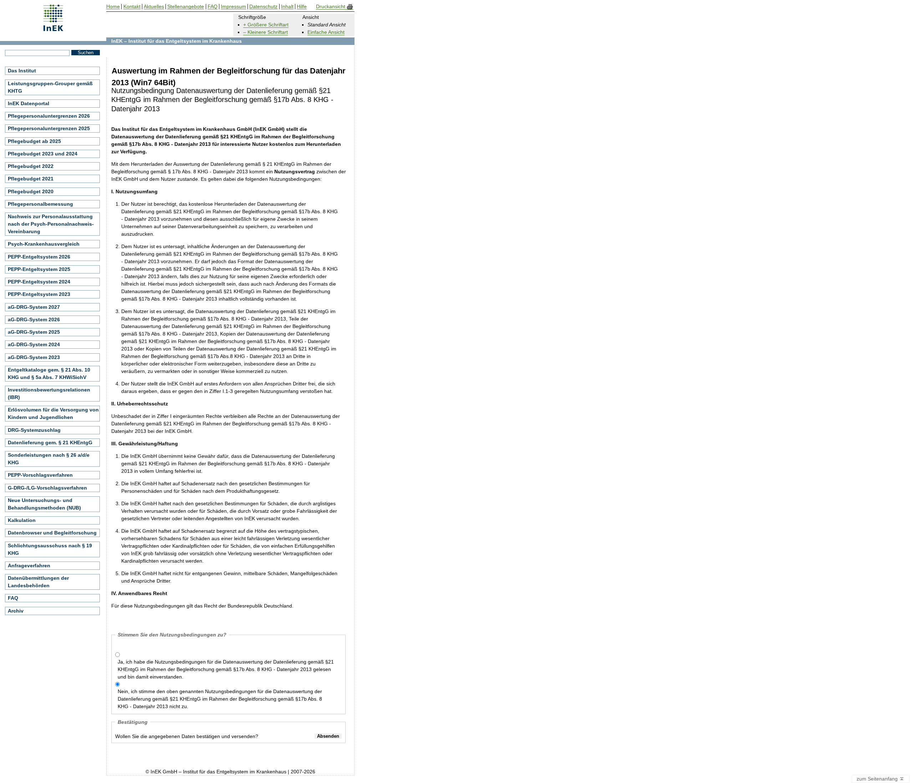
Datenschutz (263, 6)
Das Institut (22, 70)
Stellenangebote (185, 6)
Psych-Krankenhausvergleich (44, 244)
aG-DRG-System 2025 (34, 332)
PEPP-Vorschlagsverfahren (40, 475)
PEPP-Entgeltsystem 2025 (39, 269)
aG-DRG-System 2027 (34, 307)
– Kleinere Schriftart (265, 32)
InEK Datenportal (28, 103)
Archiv (16, 611)
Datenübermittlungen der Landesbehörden (38, 581)
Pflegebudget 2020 (30, 191)
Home (113, 6)
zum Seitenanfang (878, 779)
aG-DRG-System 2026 (34, 319)
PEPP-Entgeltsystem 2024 (39, 282)
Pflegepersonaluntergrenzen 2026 (49, 116)
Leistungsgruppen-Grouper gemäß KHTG (50, 87)
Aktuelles (154, 6)
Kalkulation (22, 520)
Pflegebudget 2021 (30, 178)
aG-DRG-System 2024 (34, 344)
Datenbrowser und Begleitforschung (52, 533)
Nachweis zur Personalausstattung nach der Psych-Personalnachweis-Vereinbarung (51, 224)
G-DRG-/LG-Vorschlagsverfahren (47, 488)
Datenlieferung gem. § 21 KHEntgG (50, 442)
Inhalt (287, 6)
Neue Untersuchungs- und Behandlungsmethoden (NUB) (44, 504)
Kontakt (132, 6)
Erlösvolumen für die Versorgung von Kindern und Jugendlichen (53, 413)
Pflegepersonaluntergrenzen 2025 (49, 128)
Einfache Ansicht (326, 32)
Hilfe (302, 6)
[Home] (53, 28)
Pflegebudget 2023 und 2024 (42, 154)
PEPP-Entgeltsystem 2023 (39, 294)
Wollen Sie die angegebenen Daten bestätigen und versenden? (186, 736)
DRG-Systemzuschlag (34, 430)
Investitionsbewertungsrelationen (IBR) (49, 393)
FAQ (13, 598)
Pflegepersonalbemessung (40, 204)
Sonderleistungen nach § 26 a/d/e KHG (49, 458)
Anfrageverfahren (29, 565)
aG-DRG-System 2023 (34, 357)
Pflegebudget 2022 (30, 166)
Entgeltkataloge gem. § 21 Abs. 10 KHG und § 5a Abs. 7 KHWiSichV (49, 373)
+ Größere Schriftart (266, 24)
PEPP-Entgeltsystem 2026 (39, 257)
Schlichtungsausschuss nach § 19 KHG (50, 549)
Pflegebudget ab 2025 (34, 141)
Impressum (233, 6)
